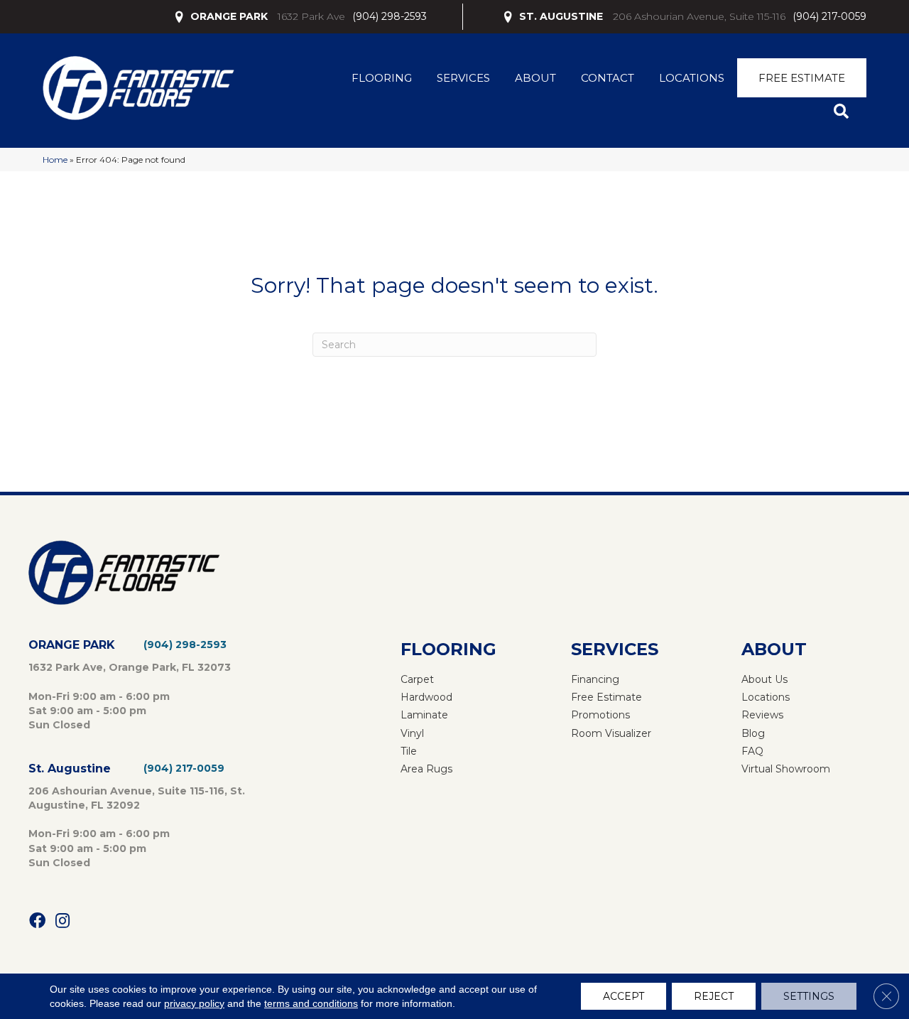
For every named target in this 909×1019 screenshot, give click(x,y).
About (535, 78)
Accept (623, 996)
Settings (808, 996)
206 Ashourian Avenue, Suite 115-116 (699, 16)
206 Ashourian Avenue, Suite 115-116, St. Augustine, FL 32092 (136, 798)
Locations (691, 78)
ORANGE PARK (229, 16)
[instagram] (62, 921)
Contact (607, 78)
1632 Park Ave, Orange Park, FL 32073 (129, 667)
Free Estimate (801, 78)
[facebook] (37, 921)
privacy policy (194, 1003)
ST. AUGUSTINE (561, 16)
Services (463, 78)
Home (55, 159)
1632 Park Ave (311, 16)
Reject (714, 996)
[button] (844, 111)
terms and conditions (311, 1003)
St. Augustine (69, 768)
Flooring (382, 78)
